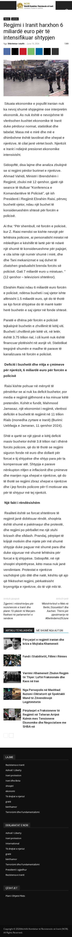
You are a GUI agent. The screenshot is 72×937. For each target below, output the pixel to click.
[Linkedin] (39, 51)
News (7, 19)
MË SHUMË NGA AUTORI (49, 630)
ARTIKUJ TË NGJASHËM (19, 630)
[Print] (55, 51)
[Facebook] (6, 51)
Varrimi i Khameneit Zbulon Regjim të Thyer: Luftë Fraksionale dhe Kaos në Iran (46, 677)
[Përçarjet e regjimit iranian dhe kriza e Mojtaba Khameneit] (12, 644)
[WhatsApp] (31, 51)
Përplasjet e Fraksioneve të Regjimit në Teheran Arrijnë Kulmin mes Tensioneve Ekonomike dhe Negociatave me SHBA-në (44, 718)
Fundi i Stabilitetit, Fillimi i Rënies (45, 656)
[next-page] (11, 735)
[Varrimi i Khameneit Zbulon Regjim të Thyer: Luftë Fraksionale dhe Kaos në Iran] (12, 677)
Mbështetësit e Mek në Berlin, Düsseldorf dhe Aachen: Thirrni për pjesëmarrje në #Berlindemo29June (55, 611)
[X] (15, 51)
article (15, 19)
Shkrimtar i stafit (16, 43)
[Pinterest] (23, 51)
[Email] (47, 51)
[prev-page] (5, 735)
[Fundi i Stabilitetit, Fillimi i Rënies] (12, 660)
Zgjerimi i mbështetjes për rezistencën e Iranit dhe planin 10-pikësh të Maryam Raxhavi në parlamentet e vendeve (19, 611)
